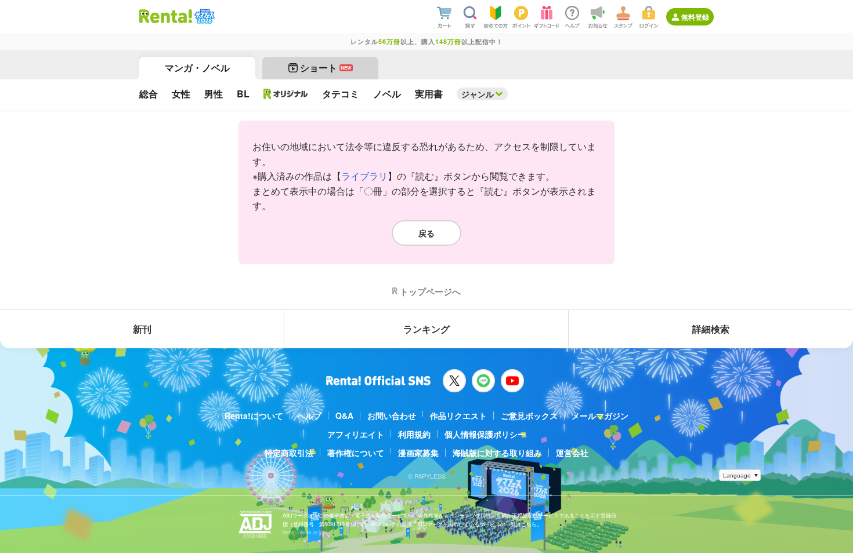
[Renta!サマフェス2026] (203, 16)
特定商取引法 (289, 452)
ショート (326, 67)
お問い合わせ (391, 415)
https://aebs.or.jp (303, 532)
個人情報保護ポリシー (485, 434)
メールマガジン (600, 415)
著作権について (355, 452)
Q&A (344, 415)
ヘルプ (309, 415)
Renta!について (254, 415)
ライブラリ (364, 176)
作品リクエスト (458, 415)
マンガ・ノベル (197, 67)
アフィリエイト (355, 434)
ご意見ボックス (529, 415)
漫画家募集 (418, 452)
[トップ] (165, 16)
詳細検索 (710, 329)
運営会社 (572, 452)
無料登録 (695, 17)
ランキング (426, 329)
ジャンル (477, 94)
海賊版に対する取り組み (497, 452)
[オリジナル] (285, 94)
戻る (426, 233)
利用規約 (414, 434)
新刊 (142, 329)
